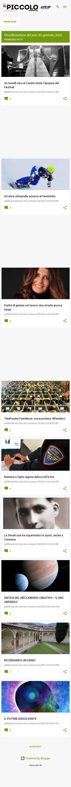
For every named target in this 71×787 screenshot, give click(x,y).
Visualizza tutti (13, 39)
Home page (10, 22)
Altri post (36, 747)
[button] (65, 99)
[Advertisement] (35, 132)
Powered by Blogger (37, 758)
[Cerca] (58, 7)
